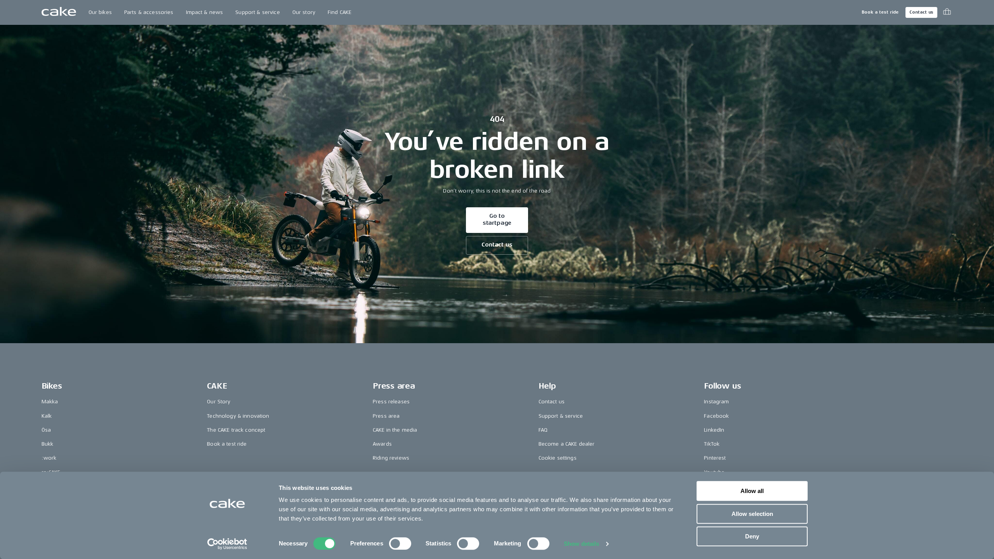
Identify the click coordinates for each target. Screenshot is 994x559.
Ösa (46, 430)
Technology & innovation (238, 416)
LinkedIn (714, 430)
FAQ (543, 430)
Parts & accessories (149, 12)
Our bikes (100, 12)
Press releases (391, 401)
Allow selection (752, 513)
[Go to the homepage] (59, 12)
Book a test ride (880, 12)
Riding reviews (391, 458)
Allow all (752, 491)
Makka (50, 401)
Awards (382, 444)
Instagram (716, 401)
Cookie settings (558, 458)
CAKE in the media (395, 430)
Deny (752, 536)
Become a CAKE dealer (567, 444)
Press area (386, 416)
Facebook (716, 416)
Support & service (257, 12)
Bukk (48, 444)
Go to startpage (497, 219)
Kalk (47, 416)
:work (49, 458)
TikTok (711, 444)
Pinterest (715, 458)
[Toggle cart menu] (947, 12)
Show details (581, 543)
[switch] (400, 543)
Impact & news (204, 12)
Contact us (921, 12)
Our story (303, 12)
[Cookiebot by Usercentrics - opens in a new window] (227, 544)
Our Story (218, 401)
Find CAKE (339, 12)
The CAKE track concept (236, 430)
